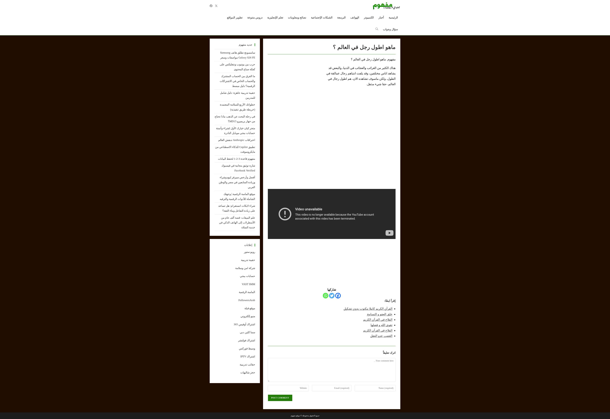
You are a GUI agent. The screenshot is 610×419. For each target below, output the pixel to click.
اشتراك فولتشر (246, 340)
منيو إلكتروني (248, 316)
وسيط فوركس (247, 348)
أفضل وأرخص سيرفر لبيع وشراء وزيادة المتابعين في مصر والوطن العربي (237, 182)
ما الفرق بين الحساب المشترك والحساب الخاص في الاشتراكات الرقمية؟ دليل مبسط (237, 81)
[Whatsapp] (325, 295)
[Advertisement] (294, 80)
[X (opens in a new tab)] (216, 5)
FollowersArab (246, 300)
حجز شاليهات (247, 372)
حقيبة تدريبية (248, 260)
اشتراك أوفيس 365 (244, 324)
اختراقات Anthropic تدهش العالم (236, 140)
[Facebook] (338, 295)
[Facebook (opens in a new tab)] (211, 5)
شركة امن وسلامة (245, 268)
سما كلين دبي (247, 332)
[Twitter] (332, 295)
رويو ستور (249, 251)
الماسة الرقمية (247, 292)
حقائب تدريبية (247, 364)
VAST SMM (248, 284)
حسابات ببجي (247, 276)
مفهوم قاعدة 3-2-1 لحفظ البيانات (236, 158)
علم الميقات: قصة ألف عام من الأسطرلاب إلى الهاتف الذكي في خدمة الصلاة (237, 222)
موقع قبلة (249, 308)
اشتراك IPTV (247, 356)
